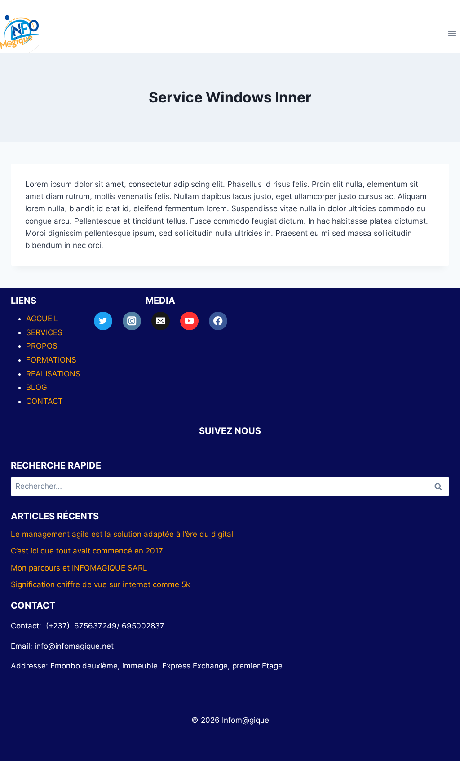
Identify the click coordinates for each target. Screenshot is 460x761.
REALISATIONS (53, 373)
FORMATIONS (51, 359)
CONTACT (44, 401)
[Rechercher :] (230, 486)
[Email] (160, 321)
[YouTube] (189, 321)
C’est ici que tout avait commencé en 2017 (87, 550)
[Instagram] (132, 321)
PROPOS (42, 345)
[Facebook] (218, 321)
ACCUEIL (42, 318)
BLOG (36, 387)
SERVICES (44, 332)
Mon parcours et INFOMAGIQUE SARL (79, 567)
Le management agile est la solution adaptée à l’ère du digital (122, 534)
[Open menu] (451, 33)
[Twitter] (103, 321)
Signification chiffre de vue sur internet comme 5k (100, 584)
